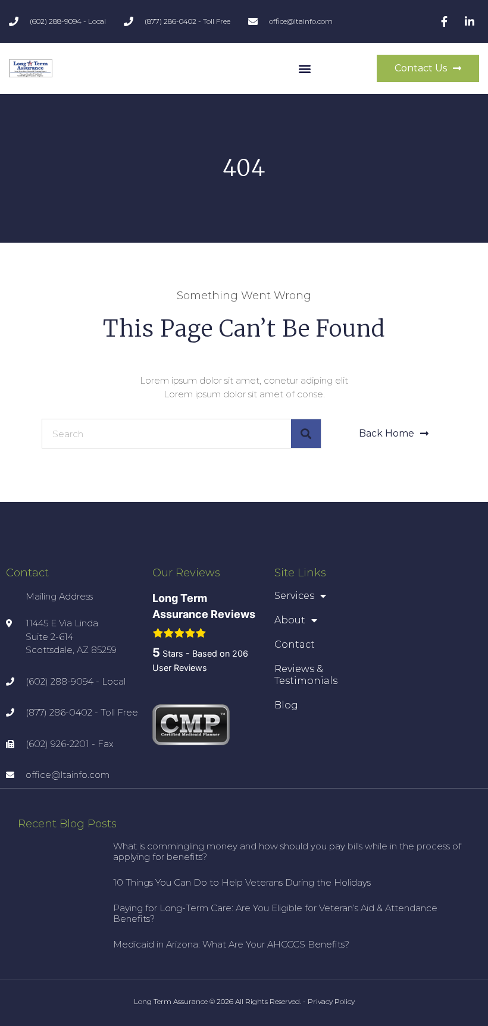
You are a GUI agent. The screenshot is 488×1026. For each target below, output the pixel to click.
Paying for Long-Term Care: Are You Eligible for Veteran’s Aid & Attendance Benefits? (275, 913)
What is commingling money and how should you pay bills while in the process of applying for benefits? (287, 851)
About (289, 620)
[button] (305, 69)
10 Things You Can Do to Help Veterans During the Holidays (242, 882)
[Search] (306, 433)
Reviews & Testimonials (305, 674)
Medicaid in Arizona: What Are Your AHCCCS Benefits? (231, 944)
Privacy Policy (331, 1001)
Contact (294, 644)
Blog (286, 705)
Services (294, 595)
